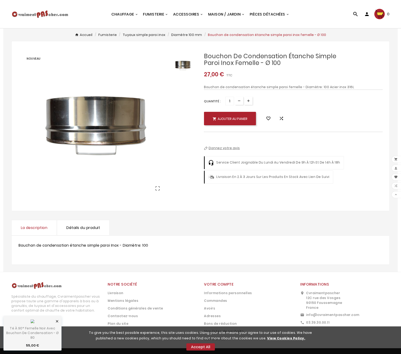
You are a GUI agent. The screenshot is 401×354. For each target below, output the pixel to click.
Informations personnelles (228, 293)
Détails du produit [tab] (83, 227)
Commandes (215, 300)
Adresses (212, 316)
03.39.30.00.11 (318, 322)
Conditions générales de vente (135, 308)
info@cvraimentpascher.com (332, 314)
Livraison (115, 293)
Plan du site (118, 323)
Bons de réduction (220, 323)
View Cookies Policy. (286, 338)
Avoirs (209, 308)
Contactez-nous (123, 316)
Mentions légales (123, 300)
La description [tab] (34, 227)
